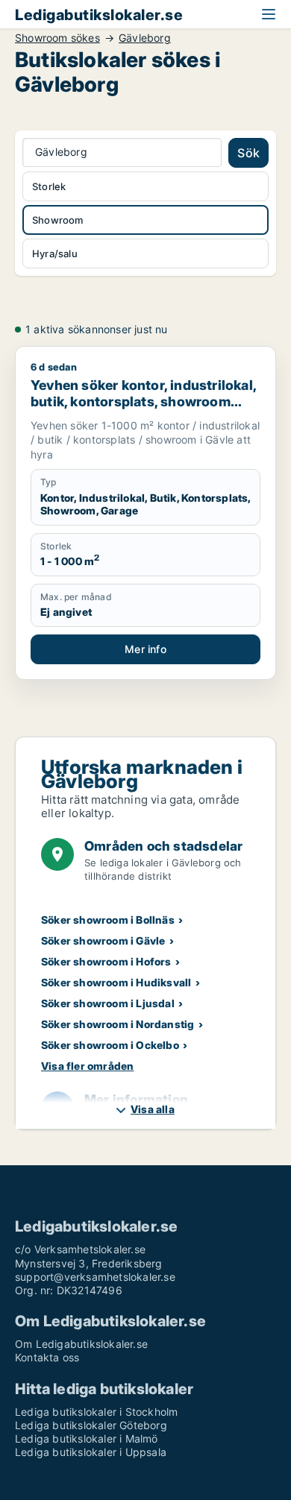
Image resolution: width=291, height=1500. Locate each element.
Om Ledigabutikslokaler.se (81, 1343)
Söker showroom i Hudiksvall (116, 982)
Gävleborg (145, 38)
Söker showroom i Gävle (103, 940)
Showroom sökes (57, 38)
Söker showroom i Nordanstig (117, 1024)
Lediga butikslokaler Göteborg (91, 1425)
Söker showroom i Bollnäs (108, 919)
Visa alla (153, 1109)
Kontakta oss (47, 1357)
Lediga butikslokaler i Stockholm (96, 1411)
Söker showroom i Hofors (106, 961)
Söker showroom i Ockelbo (110, 1045)
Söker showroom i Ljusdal (108, 1003)
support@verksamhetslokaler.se (95, 1276)
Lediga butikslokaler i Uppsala (90, 1452)
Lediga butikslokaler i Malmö (86, 1438)
